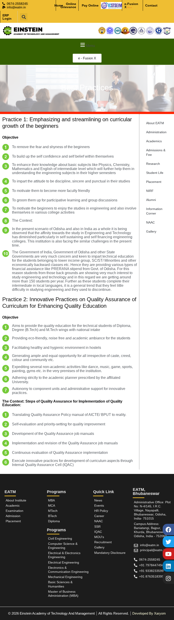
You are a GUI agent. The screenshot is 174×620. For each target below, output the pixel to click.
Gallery (151, 231)
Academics (154, 141)
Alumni (151, 200)
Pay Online (90, 5)
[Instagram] (168, 578)
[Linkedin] (168, 566)
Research (153, 163)
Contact (151, 5)
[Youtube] (168, 553)
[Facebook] (168, 529)
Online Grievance (68, 5)
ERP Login (7, 17)
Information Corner (154, 211)
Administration (156, 132)
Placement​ (153, 182)
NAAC (150, 222)
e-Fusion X (131, 5)
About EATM (155, 123)
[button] (23, 17)
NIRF (150, 191)
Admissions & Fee (155, 152)
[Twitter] (168, 541)
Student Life (154, 173)
